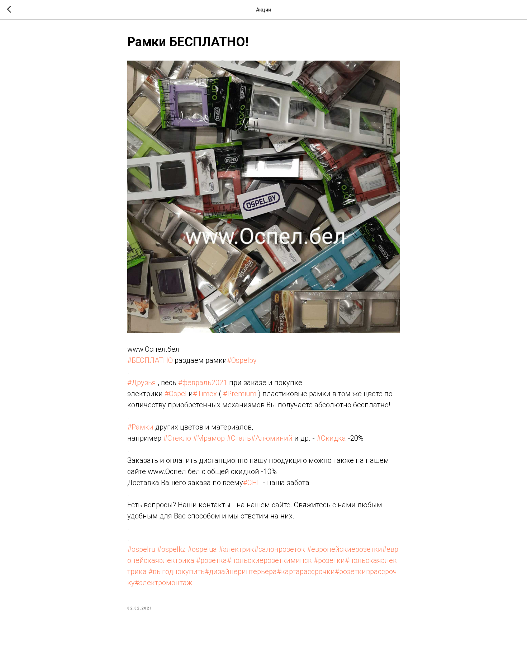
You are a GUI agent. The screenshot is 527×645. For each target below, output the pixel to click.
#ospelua (202, 549)
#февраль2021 (202, 382)
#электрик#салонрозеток (262, 549)
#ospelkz (171, 549)
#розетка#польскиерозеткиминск (254, 560)
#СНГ (252, 482)
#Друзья (141, 382)
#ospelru (141, 549)
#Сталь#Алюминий (260, 438)
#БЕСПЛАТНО (150, 360)
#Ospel (176, 393)
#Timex (205, 393)
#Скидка (331, 438)
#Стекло (177, 438)
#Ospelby (242, 360)
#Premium (239, 393)
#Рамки (140, 427)
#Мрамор (209, 438)
